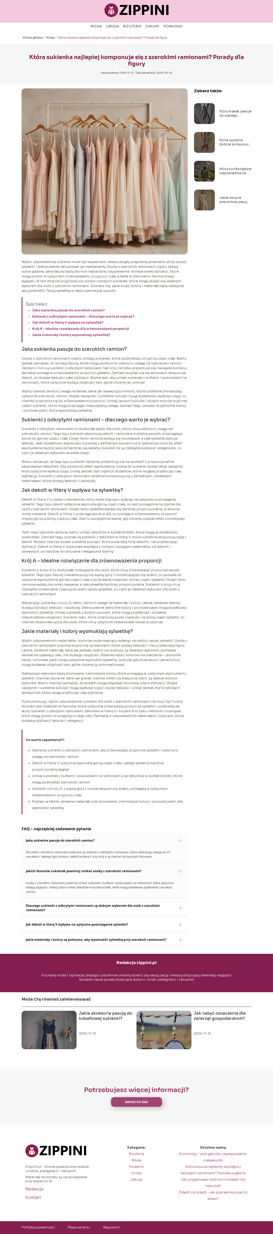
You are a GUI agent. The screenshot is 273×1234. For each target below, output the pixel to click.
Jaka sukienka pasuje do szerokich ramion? (68, 310)
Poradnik (173, 26)
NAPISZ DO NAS (136, 1102)
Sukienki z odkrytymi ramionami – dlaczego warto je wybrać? (83, 316)
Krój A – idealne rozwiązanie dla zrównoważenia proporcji (80, 329)
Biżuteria (132, 26)
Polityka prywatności (38, 1227)
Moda (96, 26)
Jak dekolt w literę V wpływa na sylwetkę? (67, 322)
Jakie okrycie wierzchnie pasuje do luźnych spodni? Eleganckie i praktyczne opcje (235, 200)
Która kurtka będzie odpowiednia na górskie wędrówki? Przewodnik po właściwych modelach (235, 171)
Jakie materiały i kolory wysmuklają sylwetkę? (71, 335)
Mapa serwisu (79, 1227)
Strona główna (33, 37)
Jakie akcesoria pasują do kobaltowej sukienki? (105, 1016)
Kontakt (33, 1197)
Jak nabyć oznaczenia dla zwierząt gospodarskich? (220, 1016)
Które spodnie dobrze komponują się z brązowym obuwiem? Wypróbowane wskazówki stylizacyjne (234, 142)
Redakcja (34, 1189)
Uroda (112, 26)
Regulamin (111, 1227)
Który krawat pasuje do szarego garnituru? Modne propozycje (235, 113)
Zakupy (152, 26)
